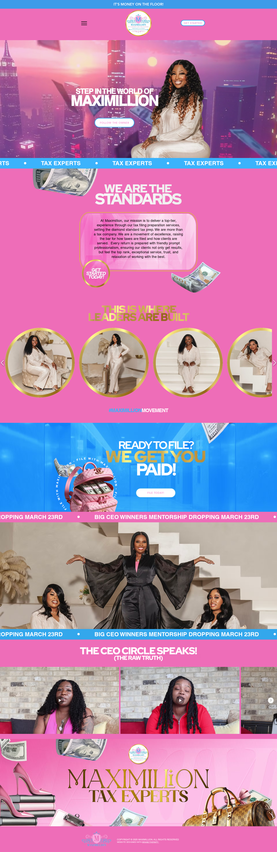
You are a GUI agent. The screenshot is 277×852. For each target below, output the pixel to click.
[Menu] (84, 23)
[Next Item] (271, 700)
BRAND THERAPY (150, 842)
